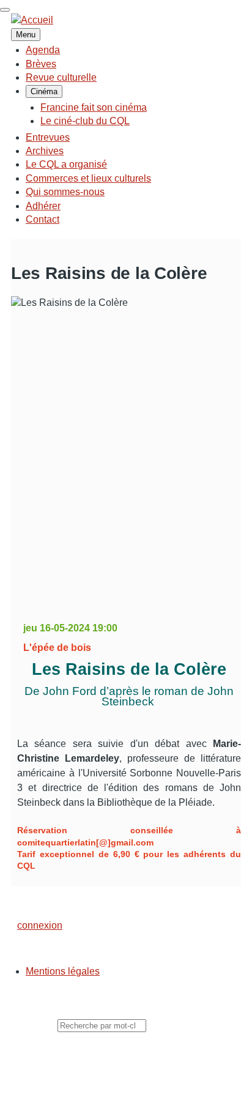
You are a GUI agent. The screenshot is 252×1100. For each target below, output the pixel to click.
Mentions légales (63, 971)
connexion (39, 925)
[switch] (5, 10)
